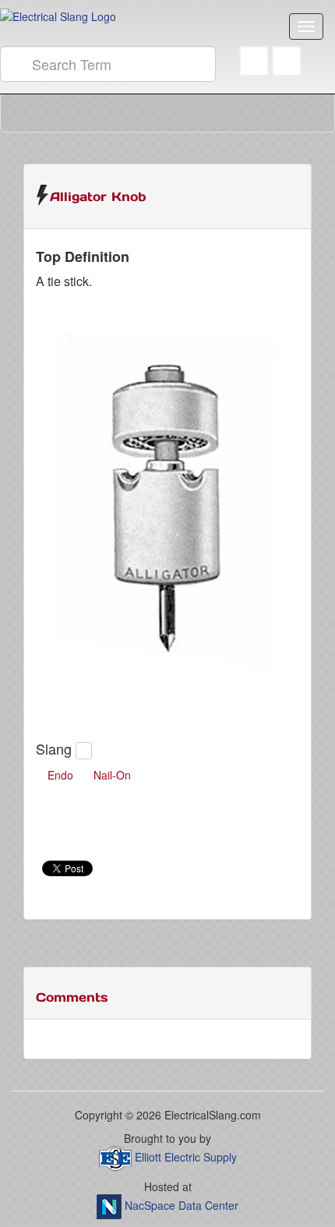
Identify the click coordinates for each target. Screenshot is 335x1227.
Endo (60, 775)
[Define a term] (287, 64)
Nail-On (112, 775)
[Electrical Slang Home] (58, 15)
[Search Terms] (15, 64)
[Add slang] (84, 750)
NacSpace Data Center (181, 1204)
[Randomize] (254, 64)
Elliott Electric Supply (186, 1156)
